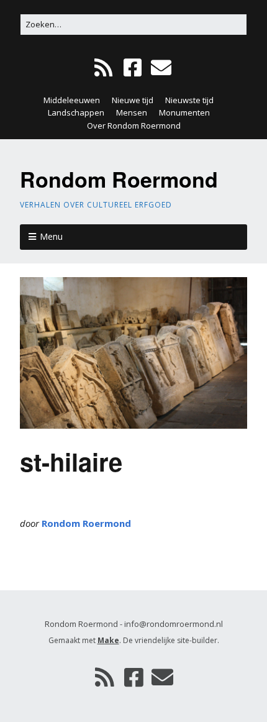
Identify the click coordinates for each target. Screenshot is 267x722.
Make (108, 640)
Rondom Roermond (119, 179)
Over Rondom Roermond (134, 125)
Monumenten (184, 112)
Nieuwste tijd (189, 100)
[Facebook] (132, 68)
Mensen (131, 112)
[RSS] (105, 68)
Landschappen (76, 112)
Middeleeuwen (71, 100)
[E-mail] (161, 68)
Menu (51, 236)
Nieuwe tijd (132, 100)
